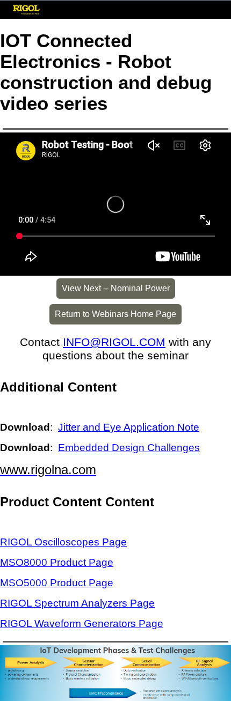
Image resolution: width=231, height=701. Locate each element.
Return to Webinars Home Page (115, 314)
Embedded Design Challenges (129, 447)
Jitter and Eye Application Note (128, 427)
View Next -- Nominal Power (116, 288)
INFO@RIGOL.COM (114, 342)
